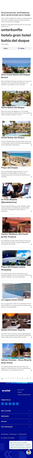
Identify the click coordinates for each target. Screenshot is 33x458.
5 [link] (10, 378)
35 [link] (27, 378)
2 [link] (4, 378)
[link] (16, 71)
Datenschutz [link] (13, 434)
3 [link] (6, 378)
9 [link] (19, 378)
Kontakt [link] (19, 392)
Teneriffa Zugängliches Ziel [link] (24, 394)
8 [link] (17, 378)
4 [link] (8, 378)
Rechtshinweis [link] (4, 434)
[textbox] (10, 48)
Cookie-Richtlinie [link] (22, 434)
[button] (21, 48)
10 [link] (22, 378)
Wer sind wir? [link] (21, 389)
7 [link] (15, 378)
